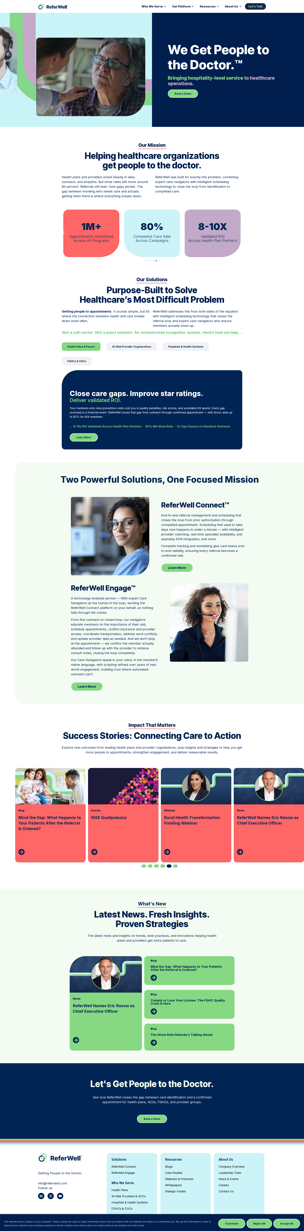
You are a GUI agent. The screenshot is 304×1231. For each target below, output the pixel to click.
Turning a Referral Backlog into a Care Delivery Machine (269, 820)
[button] (154, 6)
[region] (152, 1222)
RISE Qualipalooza (36, 817)
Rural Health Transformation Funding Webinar (119, 820)
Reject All (259, 1223)
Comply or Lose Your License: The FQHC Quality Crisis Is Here (188, 1002)
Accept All (286, 1223)
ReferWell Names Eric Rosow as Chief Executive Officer (195, 820)
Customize (231, 1223)
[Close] (301, 1217)
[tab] (81, 346)
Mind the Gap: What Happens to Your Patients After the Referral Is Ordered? (186, 968)
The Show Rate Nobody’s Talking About (181, 1034)
